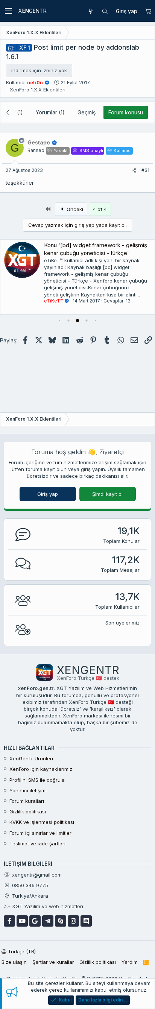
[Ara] (105, 11)
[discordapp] (86, 921)
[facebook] (9, 921)
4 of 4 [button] (100, 209)
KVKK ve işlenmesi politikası (41, 822)
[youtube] (22, 921)
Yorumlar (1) (50, 112)
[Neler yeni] (91, 11)
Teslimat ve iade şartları (37, 843)
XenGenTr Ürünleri (31, 758)
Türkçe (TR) (21, 951)
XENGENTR (32, 11)
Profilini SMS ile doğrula (37, 780)
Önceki (74, 209)
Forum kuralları (26, 801)
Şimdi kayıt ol (107, 494)
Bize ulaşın (14, 962)
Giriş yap (47, 494)
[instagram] (73, 921)
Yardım (130, 962)
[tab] (59, 320)
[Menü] (8, 11)
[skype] (60, 921)
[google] (35, 921)
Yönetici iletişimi (28, 790)
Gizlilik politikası (27, 811)
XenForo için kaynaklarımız (40, 769)
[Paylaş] (134, 170)
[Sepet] (148, 11)
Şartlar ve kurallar (53, 962)
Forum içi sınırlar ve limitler (40, 833)
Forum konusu (125, 112)
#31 (145, 170)
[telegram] (47, 921)
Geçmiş (87, 112)
